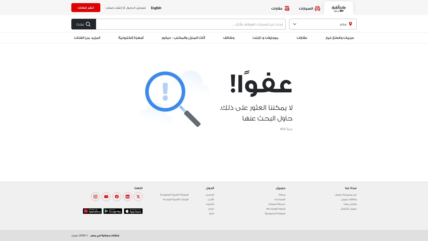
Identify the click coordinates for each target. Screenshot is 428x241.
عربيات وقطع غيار (339, 37)
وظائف (228, 37)
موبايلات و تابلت (265, 37)
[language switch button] (156, 7)
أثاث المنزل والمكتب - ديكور (183, 37)
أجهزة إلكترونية (130, 37)
